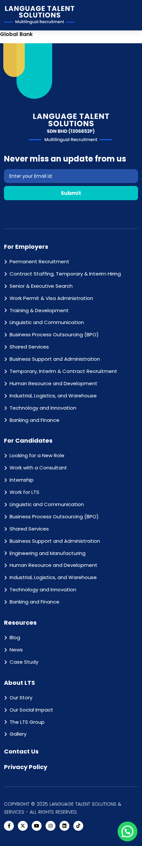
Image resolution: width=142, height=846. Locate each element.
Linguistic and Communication (47, 322)
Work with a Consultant (38, 467)
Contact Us (21, 751)
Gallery (18, 733)
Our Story (21, 697)
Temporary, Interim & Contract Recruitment (63, 371)
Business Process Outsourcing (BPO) (54, 334)
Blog (15, 637)
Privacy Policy (25, 767)
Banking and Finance (34, 420)
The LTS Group (27, 721)
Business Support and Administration (55, 358)
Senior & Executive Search (41, 285)
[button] (127, 831)
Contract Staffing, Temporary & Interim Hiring (65, 273)
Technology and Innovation (43, 407)
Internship (22, 479)
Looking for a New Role (37, 455)
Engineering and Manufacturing (48, 553)
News (16, 649)
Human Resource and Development (53, 383)
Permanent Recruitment (39, 261)
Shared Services (29, 346)
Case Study (24, 661)
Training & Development (39, 310)
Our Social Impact (31, 709)
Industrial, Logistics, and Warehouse (53, 395)
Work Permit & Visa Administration (51, 298)
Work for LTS (24, 492)
